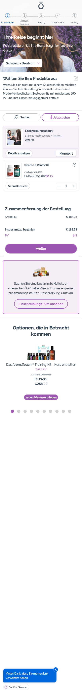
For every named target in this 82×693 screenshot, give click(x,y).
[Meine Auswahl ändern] (75, 78)
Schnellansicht (17, 186)
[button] (12, 411)
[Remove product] (74, 165)
